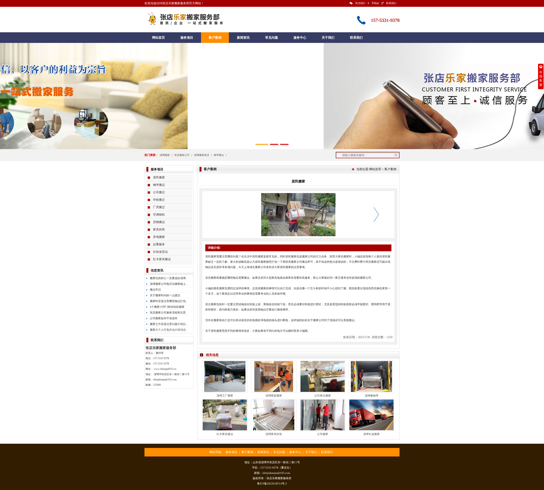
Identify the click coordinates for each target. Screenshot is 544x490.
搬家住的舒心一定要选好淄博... (169, 278)
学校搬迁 (159, 199)
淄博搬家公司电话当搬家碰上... (169, 283)
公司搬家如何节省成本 (163, 318)
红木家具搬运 (162, 259)
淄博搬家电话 (201, 155)
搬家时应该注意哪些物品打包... (169, 301)
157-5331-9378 (161, 358)
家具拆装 (159, 229)
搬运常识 (155, 289)
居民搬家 (159, 177)
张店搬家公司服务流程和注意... (169, 312)
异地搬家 (159, 237)
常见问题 (271, 37)
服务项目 (186, 37)
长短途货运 (160, 251)
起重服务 (159, 244)
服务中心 (299, 37)
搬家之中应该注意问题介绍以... (169, 324)
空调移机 (159, 214)
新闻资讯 (243, 37)
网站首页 (158, 37)
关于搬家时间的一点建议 (165, 295)
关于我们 (328, 37)
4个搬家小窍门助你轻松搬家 (167, 306)
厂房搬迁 (159, 207)
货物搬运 (159, 222)
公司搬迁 (159, 192)
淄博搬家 (165, 155)
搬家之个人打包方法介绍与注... (169, 329)
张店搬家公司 (182, 155)
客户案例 (215, 37)
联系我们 (391, 3)
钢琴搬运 (219, 155)
